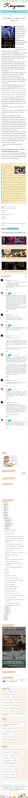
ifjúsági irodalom (6, 697)
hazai (14, 728)
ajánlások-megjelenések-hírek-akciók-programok (11, 725)
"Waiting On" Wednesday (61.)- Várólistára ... (14, 538)
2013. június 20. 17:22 (14, 315)
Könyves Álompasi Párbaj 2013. (11, 586)
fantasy (21, 691)
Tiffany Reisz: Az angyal (10, 582)
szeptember (8, 523)
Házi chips (7, 571)
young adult (12, 711)
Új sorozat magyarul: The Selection (12, 548)
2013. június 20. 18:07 (15, 355)
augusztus (7, 525)
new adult (5, 699)
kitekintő (15, 760)
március (7, 610)
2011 (5, 616)
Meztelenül (18, 26)
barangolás (13, 755)
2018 (5, 509)
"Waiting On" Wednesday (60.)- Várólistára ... (14, 559)
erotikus (16, 691)
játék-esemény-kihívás (8, 731)
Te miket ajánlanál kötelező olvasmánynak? (14, 546)
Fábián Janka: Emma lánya (11, 576)
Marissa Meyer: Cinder (10, 534)
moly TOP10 (5, 774)
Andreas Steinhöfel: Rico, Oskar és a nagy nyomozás (14, 541)
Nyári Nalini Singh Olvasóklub (11, 555)
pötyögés (5, 737)
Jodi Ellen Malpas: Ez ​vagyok (14, 259)
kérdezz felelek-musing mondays (10, 763)
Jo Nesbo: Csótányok (9, 584)
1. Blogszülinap (7, 653)
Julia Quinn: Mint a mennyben (11, 578)
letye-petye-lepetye (7, 769)
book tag (19, 755)
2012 (5, 615)
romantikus (5, 705)
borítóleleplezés (6, 757)
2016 (5, 512)
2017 (5, 510)
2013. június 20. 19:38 (15, 389)
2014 (5, 515)
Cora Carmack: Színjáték (10, 645)
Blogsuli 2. (7, 569)
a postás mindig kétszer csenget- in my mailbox (13, 749)
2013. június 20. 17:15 (15, 293)
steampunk (16, 705)
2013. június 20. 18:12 (14, 380)
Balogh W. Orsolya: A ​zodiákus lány (14, 246)
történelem (5, 711)
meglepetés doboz (7, 734)
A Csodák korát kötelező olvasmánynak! (13, 544)
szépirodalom (6, 708)
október (7, 522)
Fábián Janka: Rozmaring (10, 597)
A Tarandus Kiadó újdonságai (11, 561)
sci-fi (11, 705)
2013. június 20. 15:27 (14, 280)
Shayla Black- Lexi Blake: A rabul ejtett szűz (15, 553)
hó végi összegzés (7, 760)
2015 (5, 514)
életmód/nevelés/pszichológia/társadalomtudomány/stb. (13, 714)
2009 (5, 620)
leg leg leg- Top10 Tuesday (9, 766)
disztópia (11, 691)
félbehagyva (14, 757)
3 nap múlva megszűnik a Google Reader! (14, 536)
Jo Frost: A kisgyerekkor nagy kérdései (13, 567)
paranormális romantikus (8, 702)
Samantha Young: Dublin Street (12, 593)
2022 (5, 504)
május (6, 607)
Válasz (7, 289)
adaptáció (5, 721)
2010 (5, 618)
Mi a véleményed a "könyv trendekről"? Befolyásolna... (13, 564)
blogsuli (9, 728)
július (6, 526)
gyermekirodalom (6, 694)
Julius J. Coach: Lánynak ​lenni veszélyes (13, 271)
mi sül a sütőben (6, 771)
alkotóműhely (6, 755)
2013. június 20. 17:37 (14, 336)
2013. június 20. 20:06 (15, 420)
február (7, 611)
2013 (5, 517)
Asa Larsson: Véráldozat (10, 532)
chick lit (5, 691)
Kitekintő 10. (7, 573)
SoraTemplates (15, 785)
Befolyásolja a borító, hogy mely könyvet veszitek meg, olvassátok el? (13, 662)
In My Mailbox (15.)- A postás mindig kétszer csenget (15, 600)
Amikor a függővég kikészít (10, 589)
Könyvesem (14, 6)
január (6, 613)
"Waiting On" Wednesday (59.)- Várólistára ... (14, 580)
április (6, 608)
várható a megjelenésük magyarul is (10, 739)
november (7, 520)
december (7, 518)
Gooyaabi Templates (9, 786)
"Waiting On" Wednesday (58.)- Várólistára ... (14, 595)
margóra (16, 731)
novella (10, 699)
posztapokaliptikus (19, 702)
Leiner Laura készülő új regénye (12, 603)
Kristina (8, 280)
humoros (14, 694)
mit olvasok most (16, 734)
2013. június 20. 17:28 (15, 325)
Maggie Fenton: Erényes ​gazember (12, 637)
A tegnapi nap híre (9, 550)
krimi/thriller (14, 697)
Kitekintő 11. (7, 557)
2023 (5, 502)
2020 (5, 505)
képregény (21, 697)
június (6, 528)
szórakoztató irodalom (15, 708)
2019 (5, 507)
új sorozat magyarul (7, 742)
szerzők (11, 737)
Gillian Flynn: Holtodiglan (10, 591)
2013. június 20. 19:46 (14, 402)
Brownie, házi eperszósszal (11, 530)
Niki (7, 293)
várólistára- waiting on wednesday (10, 777)
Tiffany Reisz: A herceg (9, 629)
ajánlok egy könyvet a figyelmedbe (10, 752)
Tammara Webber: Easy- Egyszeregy (13, 605)
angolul (4, 728)
